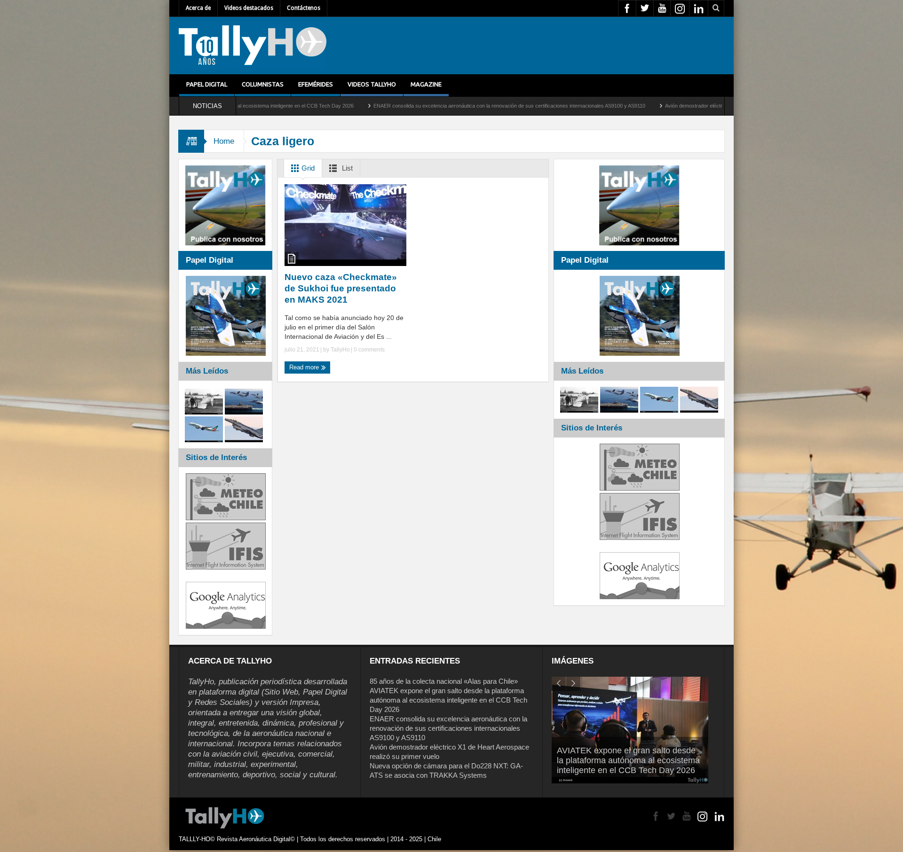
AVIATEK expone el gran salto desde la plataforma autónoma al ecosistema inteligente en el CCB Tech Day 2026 (448, 700)
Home (224, 141)
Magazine (426, 84)
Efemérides (315, 84)
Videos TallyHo (372, 84)
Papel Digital (206, 84)
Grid (307, 168)
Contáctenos (303, 8)
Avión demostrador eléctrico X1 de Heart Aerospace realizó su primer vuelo (669, 106)
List (346, 168)
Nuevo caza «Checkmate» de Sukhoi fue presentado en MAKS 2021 (341, 288)
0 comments (368, 349)
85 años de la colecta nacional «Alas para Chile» (444, 681)
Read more (305, 367)
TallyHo (340, 349)
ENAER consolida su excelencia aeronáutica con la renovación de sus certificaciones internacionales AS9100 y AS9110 (427, 106)
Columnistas (263, 84)
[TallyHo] (252, 45)
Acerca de (198, 8)
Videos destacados (248, 8)
